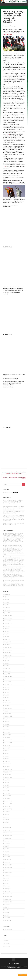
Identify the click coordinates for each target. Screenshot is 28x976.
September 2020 (8, 777)
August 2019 (7, 811)
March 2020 (7, 793)
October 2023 (8, 681)
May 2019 (7, 819)
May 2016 (7, 912)
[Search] (23, 484)
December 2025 (8, 615)
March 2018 (7, 856)
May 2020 (7, 787)
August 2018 (7, 843)
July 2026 (7, 596)
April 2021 (7, 758)
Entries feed (5, 940)
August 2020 (7, 779)
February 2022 (8, 734)
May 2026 (7, 602)
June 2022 (7, 724)
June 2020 (7, 785)
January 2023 (7, 705)
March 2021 (7, 761)
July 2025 (7, 628)
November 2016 (8, 896)
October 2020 (8, 774)
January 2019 (7, 830)
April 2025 (7, 636)
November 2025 (8, 618)
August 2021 (7, 748)
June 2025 (7, 631)
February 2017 (8, 888)
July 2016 (7, 907)
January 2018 (7, 862)
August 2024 (7, 657)
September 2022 (8, 716)
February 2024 (8, 671)
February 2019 (8, 827)
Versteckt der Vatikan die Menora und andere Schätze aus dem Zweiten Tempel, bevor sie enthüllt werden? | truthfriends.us (14, 582)
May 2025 (7, 634)
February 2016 (8, 920)
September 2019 (8, 809)
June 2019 (7, 817)
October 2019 (8, 806)
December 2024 (8, 647)
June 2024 (7, 663)
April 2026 (7, 604)
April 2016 (7, 915)
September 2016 (8, 901)
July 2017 (7, 878)
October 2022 (8, 713)
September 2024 (8, 655)
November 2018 (8, 835)
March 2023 (7, 700)
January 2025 (7, 644)
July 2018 (7, 846)
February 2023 (8, 703)
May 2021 (7, 756)
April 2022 (7, 729)
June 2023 (7, 692)
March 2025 (7, 639)
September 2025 (8, 623)
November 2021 (8, 742)
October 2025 (8, 620)
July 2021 (7, 750)
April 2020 (7, 790)
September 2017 (8, 872)
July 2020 (7, 782)
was (5, 166)
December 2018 (8, 833)
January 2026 (7, 612)
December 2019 (8, 801)
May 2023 (7, 695)
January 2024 (7, 673)
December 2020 (8, 769)
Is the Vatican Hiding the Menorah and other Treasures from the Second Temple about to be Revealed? (14, 584)
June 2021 (7, 753)
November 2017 (8, 867)
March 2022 (7, 732)
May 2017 (7, 883)
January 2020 (7, 798)
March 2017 (7, 886)
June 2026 (7, 599)
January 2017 (7, 891)
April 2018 (7, 854)
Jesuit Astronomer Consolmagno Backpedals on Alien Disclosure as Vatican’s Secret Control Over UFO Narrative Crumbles (13, 508)
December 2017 (8, 864)
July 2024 (7, 660)
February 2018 (8, 859)
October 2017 (8, 870)
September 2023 (8, 684)
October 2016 (8, 899)
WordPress (18, 967)
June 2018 (7, 848)
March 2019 (7, 825)
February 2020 (8, 795)
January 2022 (7, 737)
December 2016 (8, 894)
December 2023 (8, 676)
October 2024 (8, 652)
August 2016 (7, 904)
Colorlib (9, 967)
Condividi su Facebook (8, 492)
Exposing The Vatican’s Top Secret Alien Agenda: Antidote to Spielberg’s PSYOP (13, 523)
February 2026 (8, 610)
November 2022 (8, 711)
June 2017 (7, 880)
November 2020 (8, 772)
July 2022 (7, 721)
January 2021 (7, 766)
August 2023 (7, 687)
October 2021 (8, 745)
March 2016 (7, 917)
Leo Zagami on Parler (14, 963)
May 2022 (7, 726)
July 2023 (7, 689)
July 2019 (7, 814)
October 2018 (8, 838)
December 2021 (8, 740)
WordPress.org (6, 946)
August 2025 (7, 626)
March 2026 (7, 607)
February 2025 (8, 642)
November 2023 (8, 679)
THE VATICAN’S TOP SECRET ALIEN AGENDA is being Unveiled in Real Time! (13, 512)
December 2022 (8, 708)
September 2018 (8, 840)
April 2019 (7, 822)
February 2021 (8, 764)
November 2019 (8, 803)
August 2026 (7, 594)
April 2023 (7, 697)
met (17, 163)
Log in (4, 938)
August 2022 (7, 718)
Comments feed (6, 943)
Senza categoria (8, 929)
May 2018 (7, 851)
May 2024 (7, 665)
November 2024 (8, 650)
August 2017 (7, 875)
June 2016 (7, 909)
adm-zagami (13, 26)
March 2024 (7, 668)
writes (8, 134)
